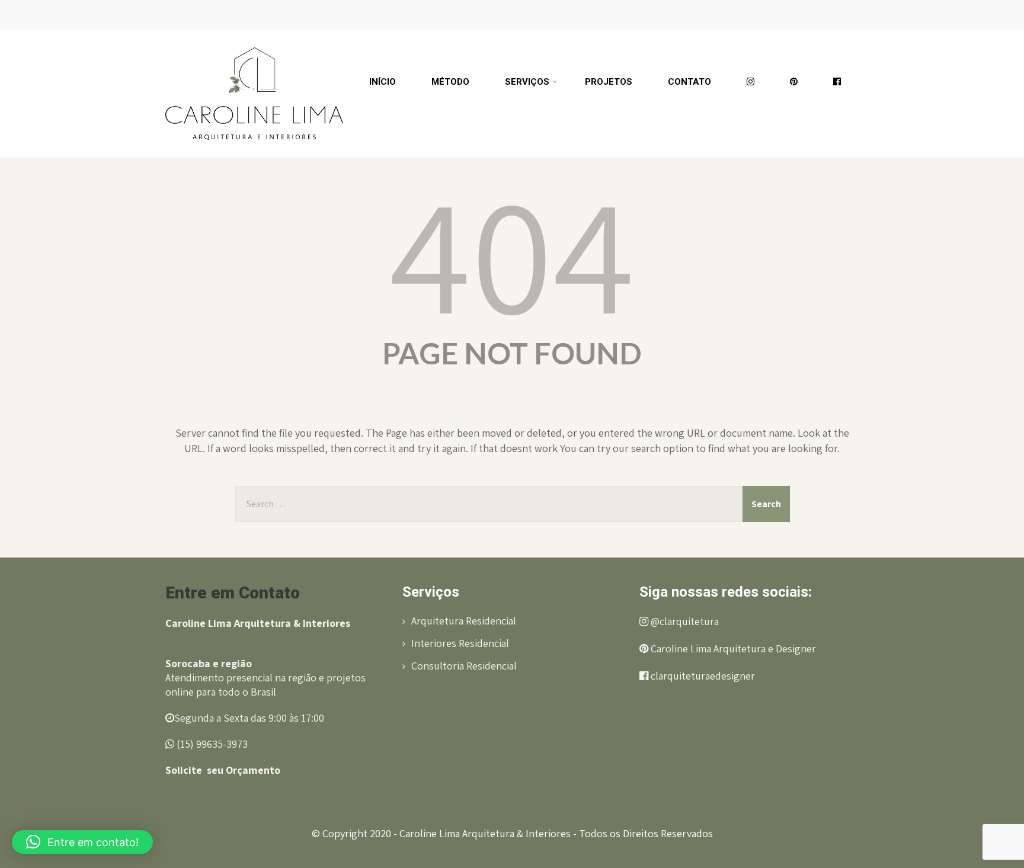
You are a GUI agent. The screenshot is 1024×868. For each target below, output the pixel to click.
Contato (689, 81)
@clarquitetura (683, 621)
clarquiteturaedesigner (701, 676)
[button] (82, 842)
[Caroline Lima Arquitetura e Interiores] (254, 35)
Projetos (608, 81)
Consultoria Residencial (464, 665)
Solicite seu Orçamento (222, 770)
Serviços (527, 81)
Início (382, 81)
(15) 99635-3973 (211, 744)
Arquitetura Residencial (463, 620)
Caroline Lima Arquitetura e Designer (732, 648)
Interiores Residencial (460, 643)
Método (450, 81)
